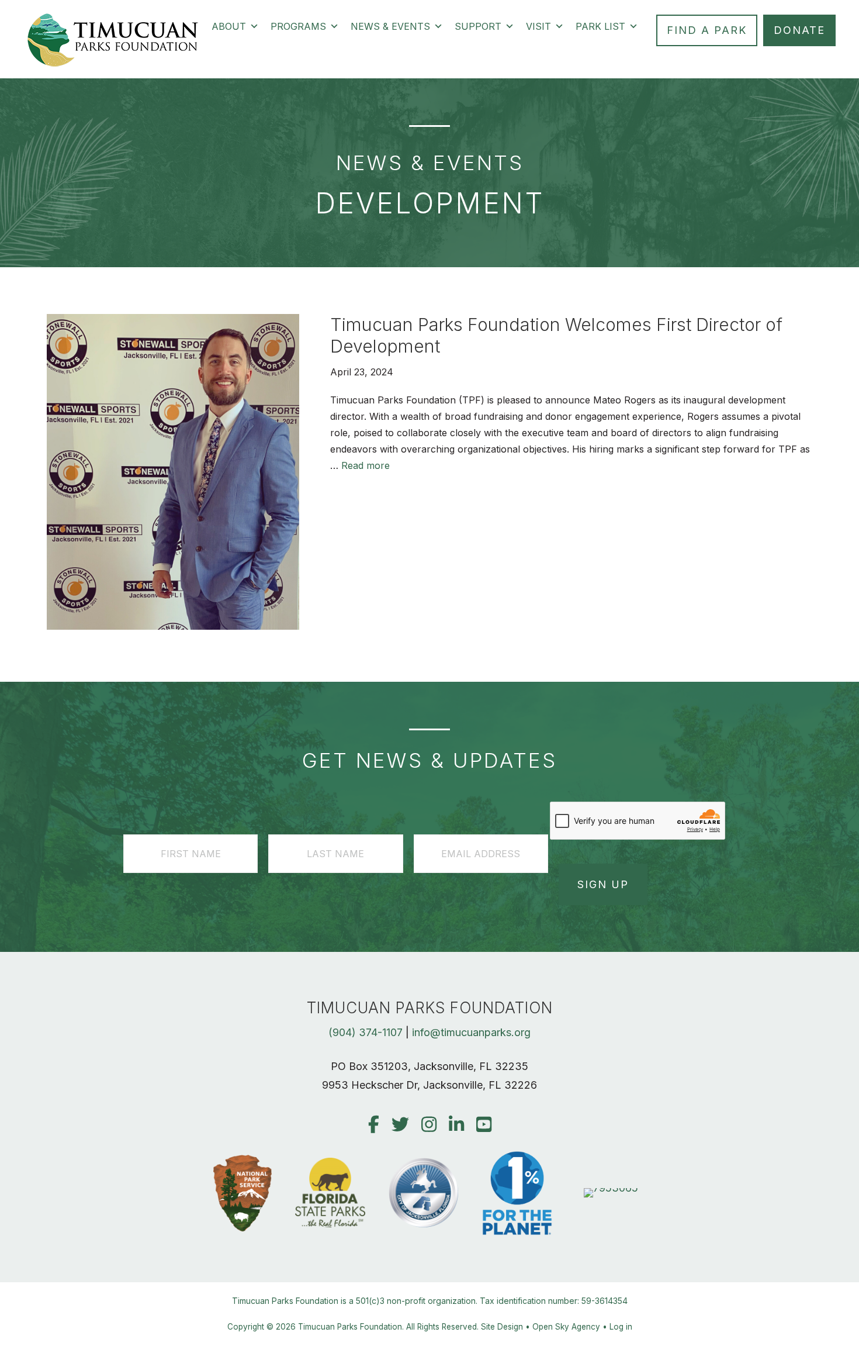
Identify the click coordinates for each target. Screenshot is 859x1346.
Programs (298, 26)
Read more (365, 465)
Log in (620, 1326)
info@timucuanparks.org (471, 1032)
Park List (600, 26)
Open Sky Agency (566, 1326)
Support (478, 26)
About (229, 26)
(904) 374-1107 (365, 1032)
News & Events (390, 26)
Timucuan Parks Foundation (350, 1326)
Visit (538, 26)
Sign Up (603, 884)
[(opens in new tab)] (611, 1188)
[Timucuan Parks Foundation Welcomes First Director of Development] (173, 626)
